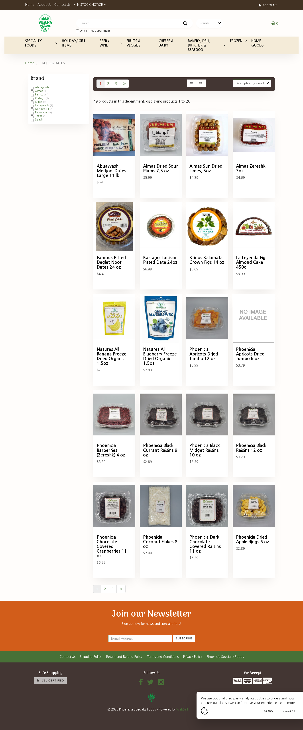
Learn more (287, 702)
